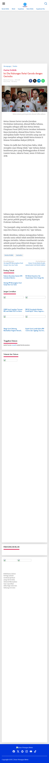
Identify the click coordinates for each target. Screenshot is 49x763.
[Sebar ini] (30, 81)
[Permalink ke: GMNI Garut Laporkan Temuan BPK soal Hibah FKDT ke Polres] (14, 302)
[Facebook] (13, 751)
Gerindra (19, 255)
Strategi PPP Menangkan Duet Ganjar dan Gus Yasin (13, 263)
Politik (8, 81)
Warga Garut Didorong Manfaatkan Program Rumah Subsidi (12, 330)
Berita (5, 81)
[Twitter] (18, 751)
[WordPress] (22, 751)
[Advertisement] (24, 37)
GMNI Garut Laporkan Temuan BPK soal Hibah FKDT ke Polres (13, 310)
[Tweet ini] (35, 81)
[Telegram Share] (39, 81)
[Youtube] (30, 751)
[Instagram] (26, 751)
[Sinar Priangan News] (25, 4)
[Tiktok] (35, 751)
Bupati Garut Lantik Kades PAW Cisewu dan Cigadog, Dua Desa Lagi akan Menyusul (35, 330)
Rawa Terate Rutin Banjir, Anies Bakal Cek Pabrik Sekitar (35, 263)
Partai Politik (10, 70)
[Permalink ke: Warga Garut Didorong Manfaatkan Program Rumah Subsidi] (14, 321)
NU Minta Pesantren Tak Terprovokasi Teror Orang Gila (34, 277)
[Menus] (4, 3)
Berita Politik (9, 255)
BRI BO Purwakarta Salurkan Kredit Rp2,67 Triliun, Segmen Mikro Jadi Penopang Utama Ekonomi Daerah (34, 310)
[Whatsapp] (43, 81)
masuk (14, 345)
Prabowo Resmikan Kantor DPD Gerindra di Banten (13, 277)
